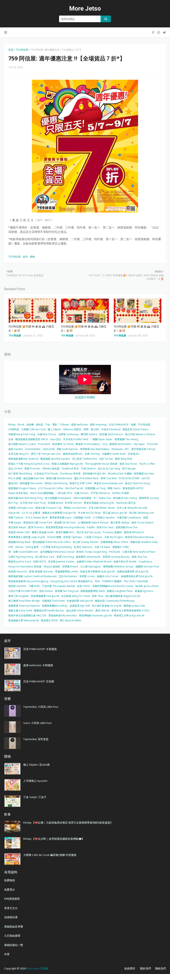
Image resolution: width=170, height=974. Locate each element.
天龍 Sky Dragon (113, 537)
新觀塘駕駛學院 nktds (92, 591)
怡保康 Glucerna (17, 571)
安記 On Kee (15, 468)
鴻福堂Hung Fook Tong (21, 434)
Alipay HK (13, 512)
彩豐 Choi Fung (65, 556)
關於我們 (145, 968)
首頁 (10, 49)
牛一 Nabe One (102, 498)
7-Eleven (64, 424)
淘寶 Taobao (15, 517)
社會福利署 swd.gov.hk (80, 600)
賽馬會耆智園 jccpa (60, 517)
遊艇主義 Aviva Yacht (20, 610)
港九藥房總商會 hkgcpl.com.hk (122, 596)
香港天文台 (11, 908)
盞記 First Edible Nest (86, 478)
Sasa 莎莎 (55, 439)
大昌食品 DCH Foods (46, 473)
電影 (54, 424)
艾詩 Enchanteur (68, 576)
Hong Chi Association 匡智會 (24, 566)
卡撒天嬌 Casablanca (129, 517)
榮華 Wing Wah (123, 459)
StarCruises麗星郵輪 (41, 493)
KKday (12, 424)
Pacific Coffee (147, 464)
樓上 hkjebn (54, 429)
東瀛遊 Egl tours (144, 591)
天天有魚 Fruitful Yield (75, 439)
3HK (10, 547)
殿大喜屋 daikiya (119, 522)
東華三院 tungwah (18, 596)
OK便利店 (13, 429)
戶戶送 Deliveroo (100, 493)
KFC (127, 449)
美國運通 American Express (24, 605)
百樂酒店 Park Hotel (53, 600)
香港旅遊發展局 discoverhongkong (28, 581)
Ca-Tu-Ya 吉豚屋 (31, 512)
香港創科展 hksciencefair (63, 615)
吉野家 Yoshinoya (68, 434)
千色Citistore (88, 468)
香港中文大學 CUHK (80, 483)
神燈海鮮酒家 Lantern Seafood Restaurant (32, 576)
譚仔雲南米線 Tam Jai (143, 449)
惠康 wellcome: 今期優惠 (38, 665)
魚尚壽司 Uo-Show (62, 444)
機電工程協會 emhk (43, 532)
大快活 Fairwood (110, 429)
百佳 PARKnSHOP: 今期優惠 (40, 649)
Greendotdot (32, 449)
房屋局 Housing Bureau (116, 556)
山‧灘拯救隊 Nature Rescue (93, 522)
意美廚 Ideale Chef (19, 532)
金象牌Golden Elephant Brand (93, 561)
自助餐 (30, 424)
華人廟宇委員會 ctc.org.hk (106, 605)
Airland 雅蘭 (54, 537)
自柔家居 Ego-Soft (80, 605)
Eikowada (117, 449)
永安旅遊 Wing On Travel (75, 596)
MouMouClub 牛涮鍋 (120, 473)
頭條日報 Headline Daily (144, 542)
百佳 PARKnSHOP (119, 424)
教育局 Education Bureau (139, 537)
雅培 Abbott (102, 610)
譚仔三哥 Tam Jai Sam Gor (46, 454)
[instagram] (158, 32)
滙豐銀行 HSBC (120, 547)
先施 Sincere (81, 493)
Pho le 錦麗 (14, 478)
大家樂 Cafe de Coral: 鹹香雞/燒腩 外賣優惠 (49, 855)
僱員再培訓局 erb (73, 454)
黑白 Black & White (70, 620)
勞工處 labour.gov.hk (115, 512)
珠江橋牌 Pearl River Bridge (24, 600)
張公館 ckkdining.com (141, 512)
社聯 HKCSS (39, 561)
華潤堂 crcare (87, 576)
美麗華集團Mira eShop (55, 605)
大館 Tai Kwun (102, 547)
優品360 (13, 483)
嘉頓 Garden (15, 449)
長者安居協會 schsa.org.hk (99, 503)
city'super (139, 444)
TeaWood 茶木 (70, 468)
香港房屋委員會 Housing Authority (65, 527)
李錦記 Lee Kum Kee (75, 508)
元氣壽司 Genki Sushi (114, 454)
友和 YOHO (83, 586)
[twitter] (164, 32)
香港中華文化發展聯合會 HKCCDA (27, 615)
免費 (133, 424)
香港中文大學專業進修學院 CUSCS (130, 610)
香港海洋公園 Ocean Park (37, 522)
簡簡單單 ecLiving (149, 498)
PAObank (114, 552)
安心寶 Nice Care (45, 556)
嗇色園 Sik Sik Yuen (65, 522)
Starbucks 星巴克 (126, 503)
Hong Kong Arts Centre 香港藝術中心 (71, 581)
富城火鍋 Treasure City (48, 508)
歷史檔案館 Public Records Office (52, 542)
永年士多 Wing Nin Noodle (132, 508)
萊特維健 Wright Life (94, 473)
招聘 (86, 429)
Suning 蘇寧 (32, 547)
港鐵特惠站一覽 (13, 945)
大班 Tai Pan (106, 459)
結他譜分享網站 (85, 397)
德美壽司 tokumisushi (88, 556)
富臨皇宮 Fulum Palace (135, 429)
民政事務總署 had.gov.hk (45, 596)
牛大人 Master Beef (36, 517)
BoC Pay (13, 503)
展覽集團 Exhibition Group (118, 566)
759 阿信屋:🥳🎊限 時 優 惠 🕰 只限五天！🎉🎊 (31, 328)
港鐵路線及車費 (13, 926)
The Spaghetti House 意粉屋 (101, 464)
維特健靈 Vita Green (31, 483)
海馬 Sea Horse (128, 464)
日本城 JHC (134, 454)
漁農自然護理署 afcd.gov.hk (132, 571)
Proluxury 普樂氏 (112, 532)
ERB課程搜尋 (12, 899)
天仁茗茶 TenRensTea (84, 459)
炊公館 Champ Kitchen (85, 542)
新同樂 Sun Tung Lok (66, 591)
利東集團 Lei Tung (95, 488)
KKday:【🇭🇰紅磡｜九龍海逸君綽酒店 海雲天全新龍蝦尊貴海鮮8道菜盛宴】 (68, 822)
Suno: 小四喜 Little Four (37, 723)
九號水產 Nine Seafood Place (138, 552)
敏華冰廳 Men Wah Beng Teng (25, 498)
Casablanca (145, 561)
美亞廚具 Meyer (17, 527)
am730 (146, 478)
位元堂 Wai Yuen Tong (33, 503)
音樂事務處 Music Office (114, 542)
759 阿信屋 (22, 49)
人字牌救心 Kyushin (104, 517)
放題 (145, 517)
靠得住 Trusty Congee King (91, 552)
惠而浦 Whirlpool (134, 532)
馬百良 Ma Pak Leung (88, 532)
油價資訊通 (11, 917)
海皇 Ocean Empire (142, 522)
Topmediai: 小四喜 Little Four (40, 707)
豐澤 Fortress (36, 527)
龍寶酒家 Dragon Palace (22, 488)
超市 (25, 256)
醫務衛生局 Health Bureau (49, 610)
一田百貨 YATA (64, 493)
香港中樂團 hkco (65, 532)
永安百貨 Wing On (18, 454)
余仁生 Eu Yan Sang (109, 468)
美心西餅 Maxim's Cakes (22, 444)
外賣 (7, 954)
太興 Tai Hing (92, 454)
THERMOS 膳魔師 (111, 581)
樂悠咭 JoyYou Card (19, 561)
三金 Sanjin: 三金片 (34, 797)
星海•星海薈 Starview (41, 571)
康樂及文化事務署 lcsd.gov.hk (59, 512)
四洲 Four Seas (105, 527)
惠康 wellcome (79, 424)
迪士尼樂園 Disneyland (58, 498)
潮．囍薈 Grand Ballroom (23, 552)
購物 (32, 256)
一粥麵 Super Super (101, 439)
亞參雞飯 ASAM (82, 517)
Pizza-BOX (44, 444)
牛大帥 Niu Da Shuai (89, 512)
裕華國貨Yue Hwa (144, 473)
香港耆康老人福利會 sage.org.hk (26, 537)
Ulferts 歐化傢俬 (82, 498)
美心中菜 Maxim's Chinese (140, 434)
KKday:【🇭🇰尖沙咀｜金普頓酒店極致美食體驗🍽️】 (53, 839)
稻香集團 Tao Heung (126, 439)
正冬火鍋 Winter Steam (102, 508)
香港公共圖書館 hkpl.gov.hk (67, 464)
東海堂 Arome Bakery (87, 444)
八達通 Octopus (93, 537)
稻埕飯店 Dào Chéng (125, 498)
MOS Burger (129, 468)
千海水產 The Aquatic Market (58, 586)
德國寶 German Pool (147, 566)
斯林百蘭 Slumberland (59, 478)
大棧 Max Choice (46, 434)
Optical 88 (48, 449)
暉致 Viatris (114, 488)
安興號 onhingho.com (20, 508)
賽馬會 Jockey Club (134, 605)
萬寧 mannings (98, 424)
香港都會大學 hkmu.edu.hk (23, 620)
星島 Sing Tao (139, 556)
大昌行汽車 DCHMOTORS (22, 591)
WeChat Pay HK (74, 488)
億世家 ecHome (17, 586)
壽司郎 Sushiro (89, 434)
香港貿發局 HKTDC (133, 488)
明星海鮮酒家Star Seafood (23, 459)
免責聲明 (129, 968)
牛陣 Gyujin (14, 522)
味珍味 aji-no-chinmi (147, 586)
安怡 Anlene (46, 591)
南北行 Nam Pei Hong (137, 483)
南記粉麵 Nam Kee (33, 478)
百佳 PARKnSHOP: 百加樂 (38, 681)
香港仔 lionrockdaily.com (108, 483)
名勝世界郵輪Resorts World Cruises (112, 586)
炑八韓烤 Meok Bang (20, 473)
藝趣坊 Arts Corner (108, 576)
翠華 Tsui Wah (109, 478)
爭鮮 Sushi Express (67, 449)
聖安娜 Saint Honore (111, 434)
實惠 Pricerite (32, 468)
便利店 (39, 424)
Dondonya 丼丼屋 (70, 473)
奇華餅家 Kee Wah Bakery (94, 449)
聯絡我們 (160, 968)
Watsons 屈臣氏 (72, 429)
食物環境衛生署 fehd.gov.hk (137, 576)
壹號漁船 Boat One (126, 527)
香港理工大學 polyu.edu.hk (129, 615)
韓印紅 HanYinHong (56, 483)
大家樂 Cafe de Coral (33, 429)
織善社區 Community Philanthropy (115, 600)
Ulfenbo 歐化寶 (51, 468)
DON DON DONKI (129, 478)
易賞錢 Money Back (19, 542)
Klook (21, 424)
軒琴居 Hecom (73, 503)
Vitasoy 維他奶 (52, 566)
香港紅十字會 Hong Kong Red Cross (29, 464)
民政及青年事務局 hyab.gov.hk (97, 571)
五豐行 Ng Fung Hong (20, 556)
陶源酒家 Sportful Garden (55, 459)
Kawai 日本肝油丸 (18, 493)
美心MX (95, 429)
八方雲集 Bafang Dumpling (56, 547)
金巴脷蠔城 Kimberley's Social (57, 552)
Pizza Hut (152, 444)
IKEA (97, 581)
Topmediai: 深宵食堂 (36, 739)
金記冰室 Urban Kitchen (79, 610)
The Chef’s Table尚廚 (136, 581)
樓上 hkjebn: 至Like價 (36, 764)
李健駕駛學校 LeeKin (66, 571)
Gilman (19, 547)
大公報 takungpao (90, 566)
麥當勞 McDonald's (120, 444)
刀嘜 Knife (34, 586)
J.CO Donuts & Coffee (50, 488)
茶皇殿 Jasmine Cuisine (61, 561)
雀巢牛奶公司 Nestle (124, 561)
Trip (47, 424)
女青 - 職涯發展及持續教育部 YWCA (28, 439)
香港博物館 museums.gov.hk (95, 615)
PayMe (91, 527)
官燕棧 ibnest (55, 503)
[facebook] (153, 32)
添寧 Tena (97, 596)
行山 (104, 444)
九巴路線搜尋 (12, 935)
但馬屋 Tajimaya (72, 537)
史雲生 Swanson (83, 547)
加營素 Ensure (70, 566)
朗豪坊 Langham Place (120, 591)
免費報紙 (9, 880)
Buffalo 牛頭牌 (120, 493)
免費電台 (9, 889)
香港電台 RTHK (49, 620)
